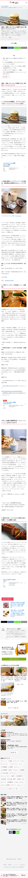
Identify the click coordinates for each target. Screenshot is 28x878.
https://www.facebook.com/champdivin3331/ (11, 391)
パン (21, 764)
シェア (10, 47)
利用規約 (9, 864)
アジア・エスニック (17, 785)
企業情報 (4, 864)
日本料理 (19, 776)
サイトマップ (15, 864)
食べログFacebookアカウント (10, 832)
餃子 (11, 770)
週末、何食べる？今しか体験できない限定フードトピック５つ (14, 59)
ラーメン (4, 761)
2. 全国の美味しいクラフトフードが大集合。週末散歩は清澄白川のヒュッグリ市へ (14, 67)
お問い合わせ (22, 864)
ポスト (4, 47)
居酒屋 (22, 770)
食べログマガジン (14, 2)
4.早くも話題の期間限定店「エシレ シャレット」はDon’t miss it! (14, 73)
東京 (10, 37)
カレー (22, 782)
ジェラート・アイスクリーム (10, 764)
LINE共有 (17, 47)
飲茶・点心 (21, 779)
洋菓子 (11, 767)
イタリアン (14, 773)
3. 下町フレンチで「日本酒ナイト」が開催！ (13, 70)
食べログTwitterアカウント (14, 832)
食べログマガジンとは (11, 859)
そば (17, 782)
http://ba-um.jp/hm (9, 280)
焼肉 (11, 761)
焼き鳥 (4, 779)
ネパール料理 (5, 785)
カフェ (23, 761)
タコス (16, 770)
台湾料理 (4, 770)
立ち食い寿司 (12, 779)
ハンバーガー (10, 39)
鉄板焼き (10, 782)
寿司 (13, 776)
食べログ (19, 859)
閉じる (1, 875)
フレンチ (17, 39)
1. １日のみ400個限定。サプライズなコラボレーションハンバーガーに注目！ (14, 63)
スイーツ (18, 767)
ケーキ (4, 39)
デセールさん (18, 215)
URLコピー (25, 47)
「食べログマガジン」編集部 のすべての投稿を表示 (16, 637)
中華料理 (4, 767)
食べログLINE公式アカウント (17, 832)
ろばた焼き (5, 773)
